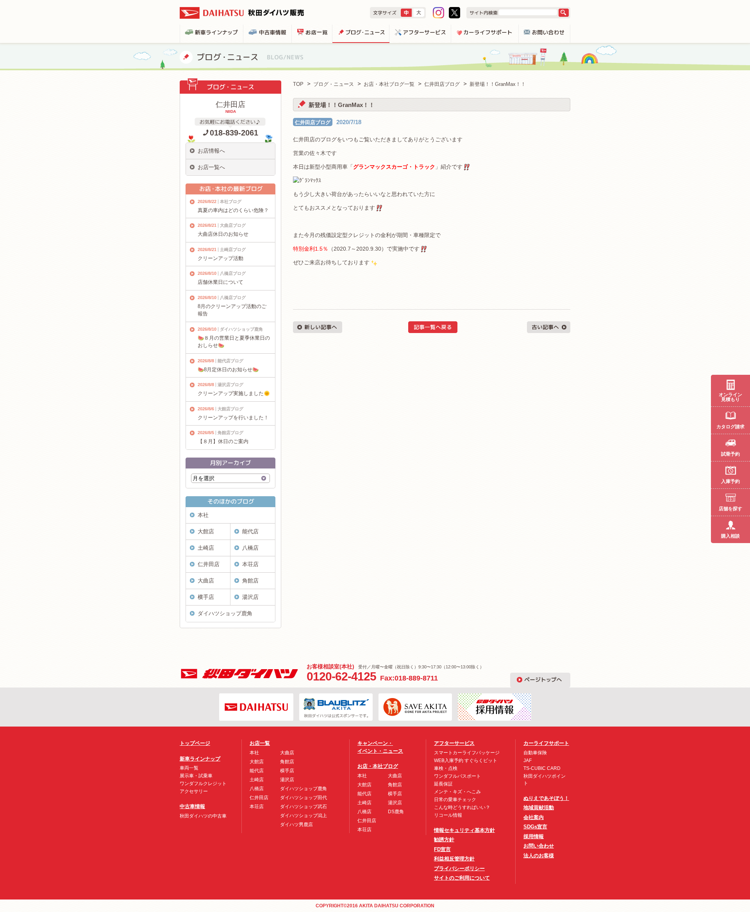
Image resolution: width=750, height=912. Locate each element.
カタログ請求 (730, 426)
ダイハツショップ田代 (303, 797)
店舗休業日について (220, 282)
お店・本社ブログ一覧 (389, 84)
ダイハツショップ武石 (303, 806)
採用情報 (533, 836)
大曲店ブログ (233, 225)
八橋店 (250, 548)
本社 (203, 515)
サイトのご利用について (462, 878)
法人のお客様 (538, 856)
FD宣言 (442, 849)
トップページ (195, 743)
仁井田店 (209, 564)
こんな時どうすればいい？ (462, 807)
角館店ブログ (230, 432)
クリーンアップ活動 (220, 258)
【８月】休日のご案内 (223, 441)
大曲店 (206, 580)
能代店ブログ (230, 360)
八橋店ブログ (233, 273)
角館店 (250, 580)
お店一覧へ (211, 167)
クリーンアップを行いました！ (233, 417)
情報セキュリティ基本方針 (464, 830)
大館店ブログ (230, 408)
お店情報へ (211, 151)
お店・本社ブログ (377, 766)
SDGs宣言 (535, 827)
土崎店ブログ (233, 249)
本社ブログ (230, 201)
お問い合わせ (538, 846)
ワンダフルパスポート (457, 776)
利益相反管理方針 (454, 859)
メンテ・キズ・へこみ (457, 791)
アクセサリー (194, 791)
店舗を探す (730, 508)
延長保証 (443, 784)
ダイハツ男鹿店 (296, 824)
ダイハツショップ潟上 (303, 815)
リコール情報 (448, 815)
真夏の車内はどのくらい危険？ (233, 210)
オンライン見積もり (730, 397)
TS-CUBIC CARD (542, 768)
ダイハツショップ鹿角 (241, 329)
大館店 (206, 531)
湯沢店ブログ (230, 384)
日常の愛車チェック (455, 799)
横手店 (206, 597)
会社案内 (533, 817)
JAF (527, 760)
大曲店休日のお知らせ (223, 234)
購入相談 (730, 536)
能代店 (250, 531)
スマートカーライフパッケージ (467, 752)
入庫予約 (730, 481)
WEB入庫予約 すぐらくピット (465, 760)
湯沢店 (250, 597)
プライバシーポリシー (459, 868)
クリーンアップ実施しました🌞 (234, 393)
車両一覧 (189, 768)
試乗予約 (730, 454)
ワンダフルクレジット (203, 783)
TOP (298, 84)
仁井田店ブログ (312, 122)
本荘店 (250, 564)
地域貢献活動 (538, 807)
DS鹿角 (396, 811)
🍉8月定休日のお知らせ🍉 (228, 369)
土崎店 (206, 548)
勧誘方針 (444, 840)
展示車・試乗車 (196, 775)
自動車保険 (535, 752)
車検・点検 (445, 768)
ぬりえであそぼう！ (546, 798)
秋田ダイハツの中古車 (203, 816)
